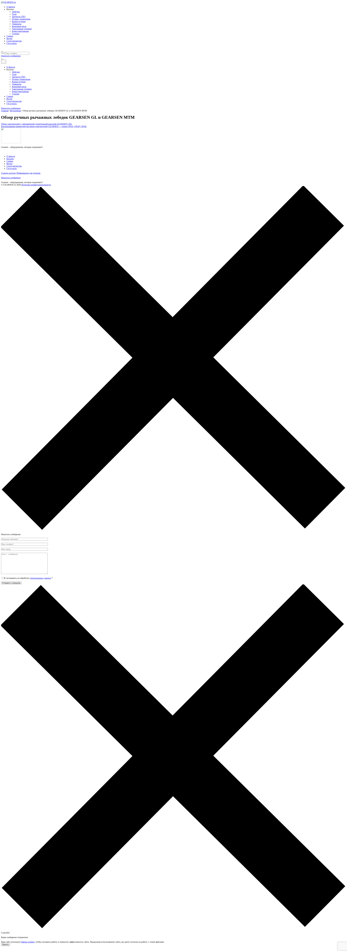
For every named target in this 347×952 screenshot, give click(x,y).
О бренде (11, 7)
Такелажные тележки (22, 29)
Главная (4, 111)
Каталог (10, 159)
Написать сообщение (11, 178)
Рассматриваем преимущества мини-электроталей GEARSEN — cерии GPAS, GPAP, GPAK (44, 126)
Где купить (12, 43)
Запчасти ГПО (18, 16)
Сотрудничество (14, 41)
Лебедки (16, 12)
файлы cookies (27, 942)
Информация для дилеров (28, 173)
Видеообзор (15, 111)
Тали (14, 14)
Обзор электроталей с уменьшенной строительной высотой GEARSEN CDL (36, 124)
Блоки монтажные (20, 31)
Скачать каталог (8, 173)
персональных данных (40, 578)
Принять (5, 945)
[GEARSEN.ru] (11, 142)
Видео (9, 38)
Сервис (10, 36)
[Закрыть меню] (3, 62)
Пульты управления (21, 19)
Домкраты (16, 24)
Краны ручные (19, 21)
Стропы (15, 33)
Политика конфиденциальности (36, 185)
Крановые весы (19, 26)
